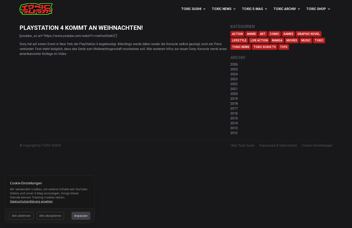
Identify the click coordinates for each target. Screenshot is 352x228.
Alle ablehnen (21, 216)
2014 (234, 123)
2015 (234, 118)
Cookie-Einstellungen (317, 145)
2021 (234, 89)
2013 (234, 128)
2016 (234, 113)
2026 (234, 64)
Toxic (319, 40)
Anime (251, 34)
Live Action (259, 40)
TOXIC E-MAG (252, 9)
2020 (234, 94)
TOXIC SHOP (316, 9)
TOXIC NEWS (221, 9)
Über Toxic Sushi (242, 145)
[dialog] (50, 199)
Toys (283, 47)
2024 (234, 74)
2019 (234, 99)
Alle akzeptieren (50, 216)
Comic (274, 34)
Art (263, 34)
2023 (234, 79)
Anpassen (81, 216)
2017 (234, 108)
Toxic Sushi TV (264, 47)
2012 (234, 133)
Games (288, 34)
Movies (291, 40)
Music (306, 40)
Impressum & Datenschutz (278, 145)
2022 (234, 84)
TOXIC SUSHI (191, 9)
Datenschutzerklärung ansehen (31, 201)
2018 (234, 104)
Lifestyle (239, 40)
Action (237, 34)
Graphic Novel (308, 34)
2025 (234, 69)
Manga (277, 40)
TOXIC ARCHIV (285, 9)
